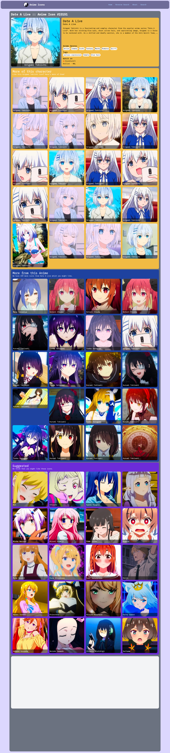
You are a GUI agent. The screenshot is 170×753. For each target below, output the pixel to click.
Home (110, 5)
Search (143, 5)
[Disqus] (85, 682)
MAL (74, 64)
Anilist (66, 64)
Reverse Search (122, 5)
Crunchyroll (70, 61)
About (134, 5)
